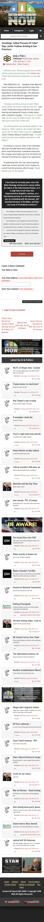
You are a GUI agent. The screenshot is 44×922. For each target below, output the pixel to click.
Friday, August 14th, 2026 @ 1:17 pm (30, 662)
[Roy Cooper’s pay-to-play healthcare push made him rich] (7, 403)
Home (6, 30)
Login (31, 30)
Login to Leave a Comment (14, 310)
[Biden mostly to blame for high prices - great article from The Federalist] (7, 557)
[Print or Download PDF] (19, 56)
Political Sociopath (22, 604)
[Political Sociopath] (7, 607)
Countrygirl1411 (35, 412)
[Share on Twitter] (25, 56)
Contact (15, 882)
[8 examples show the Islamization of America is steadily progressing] (7, 420)
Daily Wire (37, 548)
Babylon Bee (11, 64)
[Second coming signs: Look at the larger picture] (7, 623)
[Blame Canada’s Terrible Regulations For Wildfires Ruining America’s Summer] (7, 573)
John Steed (37, 379)
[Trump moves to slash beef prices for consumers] (7, 387)
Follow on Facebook (27, 884)
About (23, 882)
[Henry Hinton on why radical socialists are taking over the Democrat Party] (7, 453)
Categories (18, 30)
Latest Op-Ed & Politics (22, 360)
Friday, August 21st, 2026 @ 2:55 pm (29, 376)
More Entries (23, 64)
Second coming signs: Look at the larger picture (27, 622)
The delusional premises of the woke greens (25, 655)
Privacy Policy (10, 884)
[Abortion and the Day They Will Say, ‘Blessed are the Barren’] (7, 486)
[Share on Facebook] (23, 56)
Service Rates (34, 882)
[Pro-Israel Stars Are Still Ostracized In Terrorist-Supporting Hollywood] (7, 540)
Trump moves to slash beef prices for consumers (25, 385)
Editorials (19, 325)
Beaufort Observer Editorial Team (31, 615)
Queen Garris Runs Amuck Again (25, 825)
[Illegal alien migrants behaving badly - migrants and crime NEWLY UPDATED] (7, 710)
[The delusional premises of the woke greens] (7, 656)
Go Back (22, 254)
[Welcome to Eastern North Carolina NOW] (22, 13)
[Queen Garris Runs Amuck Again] (7, 826)
